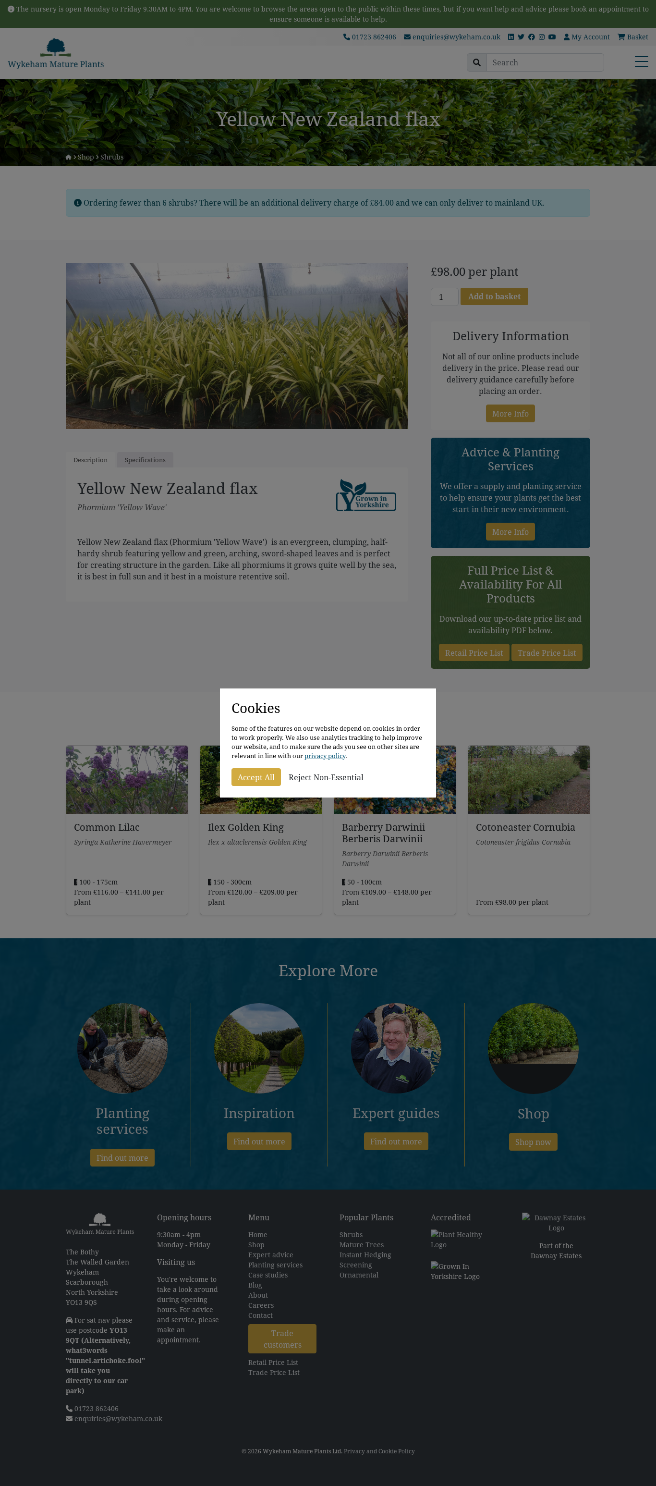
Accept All (256, 777)
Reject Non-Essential (326, 777)
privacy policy (324, 756)
